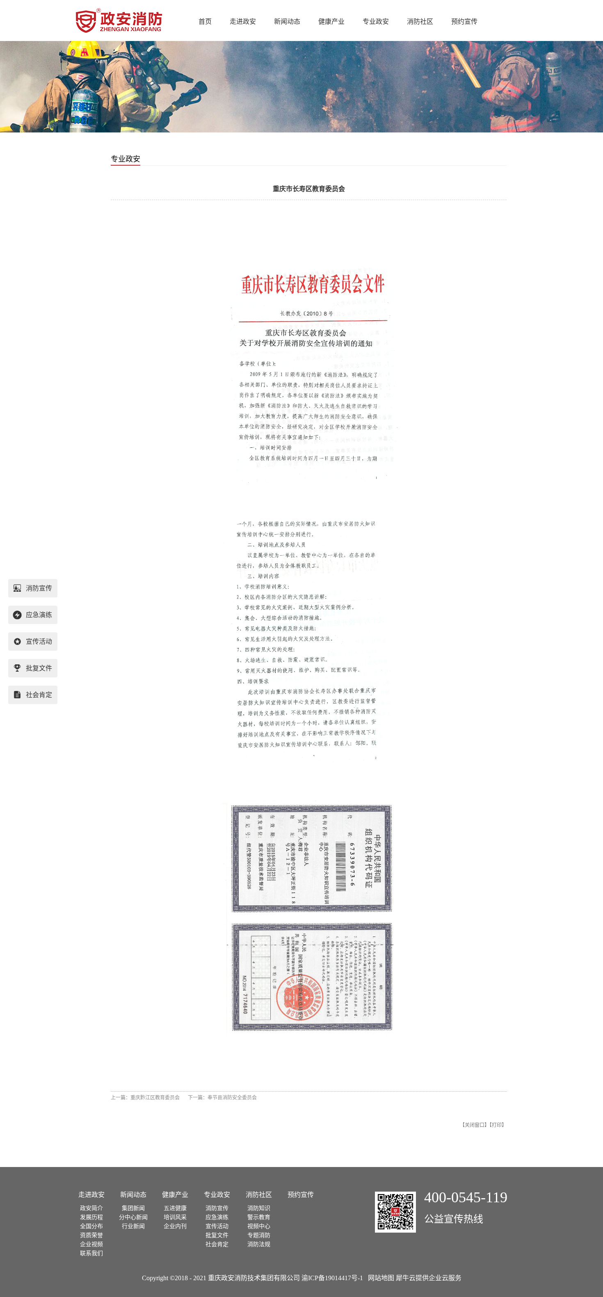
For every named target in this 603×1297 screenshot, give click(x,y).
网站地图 (379, 1277)
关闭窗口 (474, 1125)
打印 (497, 1125)
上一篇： (145, 1098)
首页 (205, 21)
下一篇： (222, 1098)
